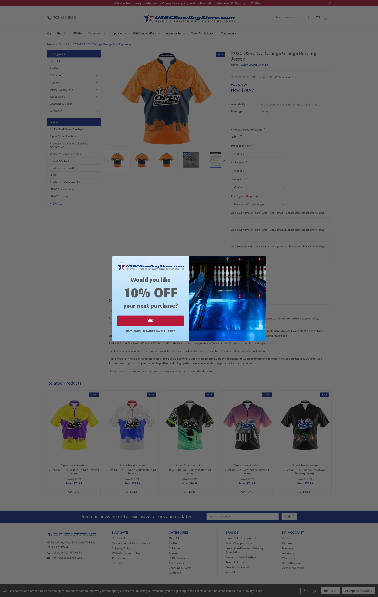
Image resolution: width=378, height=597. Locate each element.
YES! (151, 321)
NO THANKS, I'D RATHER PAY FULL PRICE (150, 331)
